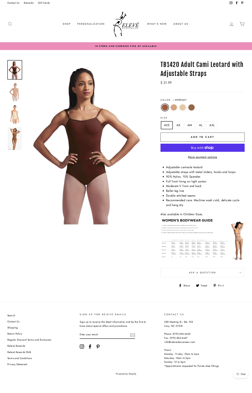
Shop (67, 24)
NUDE (182, 107)
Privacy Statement (17, 364)
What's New (157, 24)
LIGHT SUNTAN (173, 107)
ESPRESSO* (165, 107)
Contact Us (13, 3)
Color (173, 100)
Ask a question (202, 272)
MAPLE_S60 (191, 107)
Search (11, 315)
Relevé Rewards (16, 346)
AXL (212, 125)
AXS (167, 125)
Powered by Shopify (126, 373)
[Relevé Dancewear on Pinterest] (98, 346)
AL (201, 125)
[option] (126, 46)
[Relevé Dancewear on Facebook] (90, 346)
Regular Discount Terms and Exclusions (29, 340)
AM (189, 125)
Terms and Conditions (19, 358)
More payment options (202, 157)
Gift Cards (44, 3)
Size (164, 118)
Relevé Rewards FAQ (19, 352)
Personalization (91, 24)
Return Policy (14, 333)
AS (178, 125)
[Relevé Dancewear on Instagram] (82, 346)
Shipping (12, 327)
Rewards (28, 3)
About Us (180, 24)
